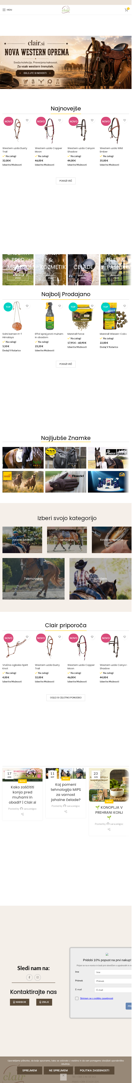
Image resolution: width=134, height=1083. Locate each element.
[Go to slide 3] (70, 100)
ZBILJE (45, 1002)
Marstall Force (75, 334)
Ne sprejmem (58, 1070)
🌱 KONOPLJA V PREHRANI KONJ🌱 (109, 812)
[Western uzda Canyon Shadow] (82, 130)
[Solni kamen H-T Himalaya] (17, 316)
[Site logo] (66, 9)
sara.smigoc (30, 808)
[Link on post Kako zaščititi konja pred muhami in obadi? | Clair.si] (22, 774)
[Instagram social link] (37, 977)
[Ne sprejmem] (63, 1077)
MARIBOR (21, 1002)
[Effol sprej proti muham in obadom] (49, 316)
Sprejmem (29, 1070)
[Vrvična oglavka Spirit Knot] (17, 647)
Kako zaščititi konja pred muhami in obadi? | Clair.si (22, 795)
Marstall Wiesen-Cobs (113, 334)
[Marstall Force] (82, 316)
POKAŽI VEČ (65, 180)
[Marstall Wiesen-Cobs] (114, 316)
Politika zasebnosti (94, 1070)
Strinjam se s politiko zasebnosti (96, 998)
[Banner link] (18, 269)
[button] (11, 350)
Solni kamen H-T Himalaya (12, 335)
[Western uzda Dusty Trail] (17, 130)
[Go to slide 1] (64, 100)
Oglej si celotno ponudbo (66, 697)
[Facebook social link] (29, 977)
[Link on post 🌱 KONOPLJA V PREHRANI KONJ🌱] (109, 785)
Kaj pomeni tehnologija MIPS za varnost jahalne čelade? (66, 792)
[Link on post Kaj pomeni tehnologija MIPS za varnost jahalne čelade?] (66, 773)
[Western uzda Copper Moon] (49, 130)
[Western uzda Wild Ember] (114, 130)
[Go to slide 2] (67, 100)
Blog (22, 781)
